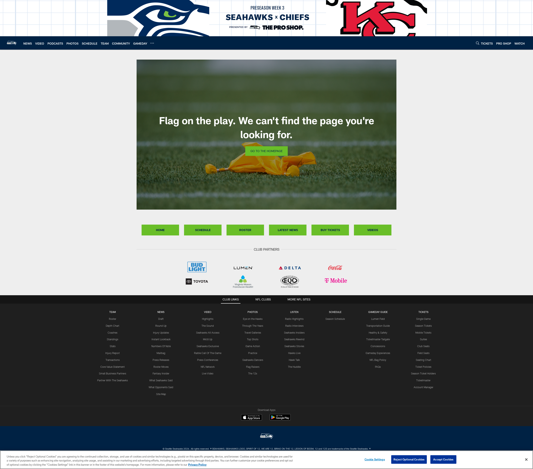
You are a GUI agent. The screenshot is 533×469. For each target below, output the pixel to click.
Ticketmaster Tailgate (378, 339)
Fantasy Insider (161, 373)
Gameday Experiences (378, 352)
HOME (160, 230)
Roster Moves (161, 366)
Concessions (378, 346)
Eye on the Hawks (253, 318)
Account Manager (423, 387)
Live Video (207, 373)
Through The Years (252, 325)
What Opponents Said (161, 387)
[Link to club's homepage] (12, 43)
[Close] (526, 459)
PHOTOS (253, 311)
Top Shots (252, 339)
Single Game (423, 318)
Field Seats (423, 352)
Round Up (161, 325)
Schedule (335, 311)
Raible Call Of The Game (207, 352)
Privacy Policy (197, 464)
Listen (294, 311)
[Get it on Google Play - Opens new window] (280, 419)
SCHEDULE (203, 230)
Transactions (113, 359)
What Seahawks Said (161, 380)
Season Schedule (335, 318)
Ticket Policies (423, 366)
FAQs (378, 366)
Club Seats (423, 346)
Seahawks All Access (207, 332)
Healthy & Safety (378, 332)
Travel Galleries (252, 332)
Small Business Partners (112, 373)
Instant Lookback (161, 339)
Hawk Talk (294, 359)
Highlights (207, 318)
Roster (112, 318)
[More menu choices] (152, 43)
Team (112, 311)
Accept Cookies (443, 459)
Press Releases (161, 359)
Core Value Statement (112, 366)
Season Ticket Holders (423, 373)
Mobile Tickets (423, 332)
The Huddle (294, 366)
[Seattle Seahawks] (266, 436)
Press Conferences (207, 359)
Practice (252, 352)
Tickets (423, 311)
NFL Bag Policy (378, 359)
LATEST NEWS (288, 230)
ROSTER (245, 230)
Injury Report (112, 352)
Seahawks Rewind (294, 339)
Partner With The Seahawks (112, 380)
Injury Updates (161, 332)
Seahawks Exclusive (208, 346)
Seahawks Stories (294, 346)
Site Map (161, 394)
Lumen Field (378, 318)
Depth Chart (112, 325)
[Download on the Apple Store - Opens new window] (251, 417)
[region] (266, 459)
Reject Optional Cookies (409, 459)
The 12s (252, 373)
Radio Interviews (294, 325)
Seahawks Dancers (252, 359)
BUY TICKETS (330, 230)
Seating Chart (423, 359)
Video (207, 311)
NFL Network (208, 366)
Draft (161, 318)
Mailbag (161, 352)
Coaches (112, 332)
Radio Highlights (294, 318)
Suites (423, 339)
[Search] (477, 43)
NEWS (160, 311)
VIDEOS (372, 230)
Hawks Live (294, 352)
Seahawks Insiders (294, 332)
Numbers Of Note (161, 346)
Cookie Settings (375, 459)
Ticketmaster (423, 380)
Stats (113, 346)
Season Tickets (423, 325)
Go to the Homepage (266, 151)
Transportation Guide (378, 325)
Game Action (252, 346)
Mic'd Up (207, 339)
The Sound (208, 325)
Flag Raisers (252, 366)
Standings (112, 339)
